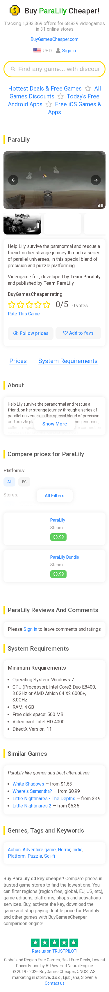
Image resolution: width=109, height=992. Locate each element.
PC (24, 482)
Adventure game (39, 849)
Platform (17, 856)
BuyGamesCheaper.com (54, 39)
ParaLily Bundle (64, 557)
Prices (18, 360)
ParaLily (57, 520)
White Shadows (28, 784)
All (9, 482)
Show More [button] (54, 424)
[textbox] (59, 69)
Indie (77, 849)
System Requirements (68, 360)
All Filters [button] (55, 495)
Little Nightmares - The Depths (43, 798)
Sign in (69, 50)
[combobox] (59, 69)
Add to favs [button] (81, 333)
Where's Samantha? (32, 791)
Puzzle (35, 856)
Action (14, 849)
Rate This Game (24, 314)
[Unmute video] (54, 180)
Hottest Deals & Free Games (45, 88)
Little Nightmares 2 (31, 806)
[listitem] (22, 223)
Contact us (55, 983)
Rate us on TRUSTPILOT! (54, 951)
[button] (13, 180)
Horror (64, 849)
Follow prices (34, 333)
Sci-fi (49, 856)
